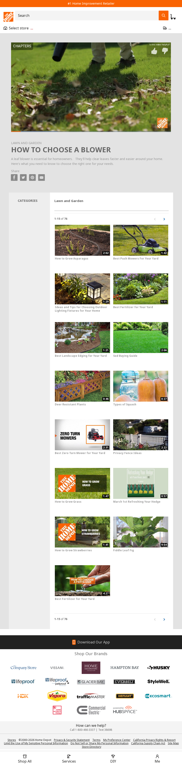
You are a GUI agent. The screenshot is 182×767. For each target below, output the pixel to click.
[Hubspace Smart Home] (125, 710)
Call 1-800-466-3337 (82, 730)
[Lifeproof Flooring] (23, 682)
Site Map (173, 743)
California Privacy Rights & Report (154, 740)
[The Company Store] (23, 668)
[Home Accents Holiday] (57, 710)
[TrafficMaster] (91, 696)
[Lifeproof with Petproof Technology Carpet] (57, 682)
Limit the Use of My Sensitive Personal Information (36, 743)
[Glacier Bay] (91, 682)
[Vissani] (57, 668)
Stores (12, 740)
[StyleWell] (158, 682)
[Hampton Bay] (125, 668)
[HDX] (23, 696)
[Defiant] (125, 696)
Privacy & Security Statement (72, 740)
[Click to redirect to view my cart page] (173, 16)
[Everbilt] (125, 682)
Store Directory (91, 747)
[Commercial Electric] (91, 710)
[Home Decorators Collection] (91, 668)
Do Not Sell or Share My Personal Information (100, 743)
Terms (96, 740)
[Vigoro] (57, 696)
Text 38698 (105, 730)
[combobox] (88, 15)
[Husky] (158, 668)
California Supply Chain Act (148, 743)
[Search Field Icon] (163, 15)
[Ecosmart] (158, 696)
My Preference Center (117, 740)
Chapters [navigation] (22, 46)
